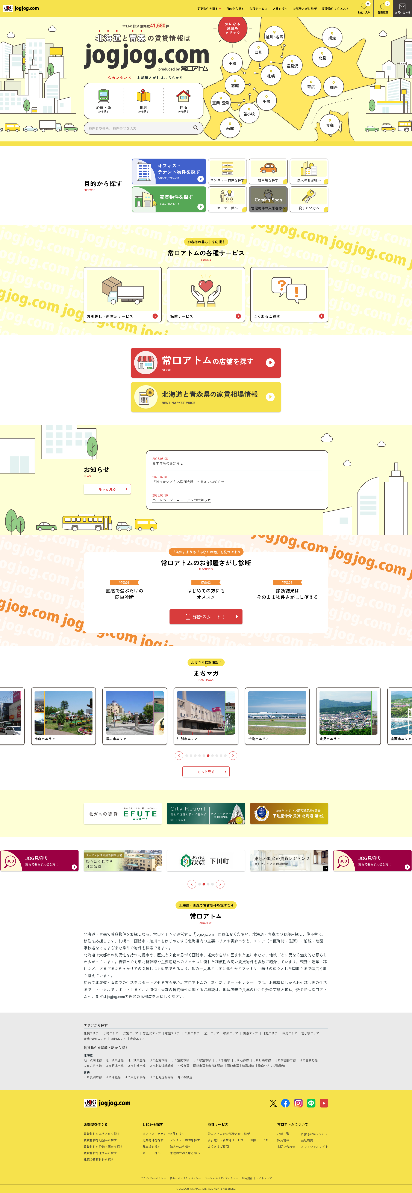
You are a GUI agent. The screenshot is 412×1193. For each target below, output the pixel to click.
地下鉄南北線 (93, 1060)
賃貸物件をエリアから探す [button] (102, 1133)
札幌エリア (91, 1033)
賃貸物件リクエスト (335, 9)
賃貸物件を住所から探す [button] (100, 1153)
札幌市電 (183, 1065)
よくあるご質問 (218, 1146)
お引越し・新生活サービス (226, 1140)
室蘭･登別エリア (95, 1039)
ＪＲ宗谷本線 (93, 1065)
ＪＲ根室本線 (202, 1060)
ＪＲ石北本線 (115, 1065)
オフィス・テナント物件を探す (163, 1133)
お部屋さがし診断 (305, 9)
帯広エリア (230, 1033)
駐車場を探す (151, 1146)
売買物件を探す (153, 1140)
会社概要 (307, 1140)
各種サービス (258, 9)
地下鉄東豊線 (136, 1060)
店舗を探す (280, 9)
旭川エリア (211, 1033)
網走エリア (289, 1033)
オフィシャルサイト (314, 1146)
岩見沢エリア (152, 1033)
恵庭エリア (172, 1033)
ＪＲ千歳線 (222, 1060)
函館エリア (118, 1039)
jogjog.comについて (314, 1133)
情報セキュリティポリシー (185, 1178)
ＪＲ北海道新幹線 (161, 1065)
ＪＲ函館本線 (158, 1060)
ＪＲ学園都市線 (285, 1060)
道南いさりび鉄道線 (271, 1065)
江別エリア (130, 1033)
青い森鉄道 (184, 1077)
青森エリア (137, 1039)
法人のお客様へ (180, 1146)
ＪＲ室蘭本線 (180, 1060)
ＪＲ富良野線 (309, 1060)
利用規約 (247, 1178)
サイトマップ (264, 1178)
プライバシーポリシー (153, 1178)
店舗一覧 (283, 1133)
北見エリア (270, 1033)
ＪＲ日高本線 (262, 1060)
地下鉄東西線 (115, 1060)
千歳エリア (192, 1033)
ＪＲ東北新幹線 (134, 1077)
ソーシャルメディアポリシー (221, 1178)
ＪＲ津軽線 (113, 1077)
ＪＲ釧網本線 (136, 1065)
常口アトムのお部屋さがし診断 (229, 1133)
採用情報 (283, 1140)
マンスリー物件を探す (185, 1140)
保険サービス (259, 1140)
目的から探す (235, 9)
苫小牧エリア (310, 1033)
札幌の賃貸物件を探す (99, 1159)
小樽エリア (110, 1033)
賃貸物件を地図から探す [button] (100, 1140)
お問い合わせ (286, 1146)
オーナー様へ (151, 1153)
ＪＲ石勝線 (241, 1060)
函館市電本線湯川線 (240, 1065)
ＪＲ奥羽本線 (93, 1077)
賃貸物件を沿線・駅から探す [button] (103, 1146)
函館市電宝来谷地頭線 (208, 1065)
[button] (103, 101)
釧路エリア (250, 1033)
